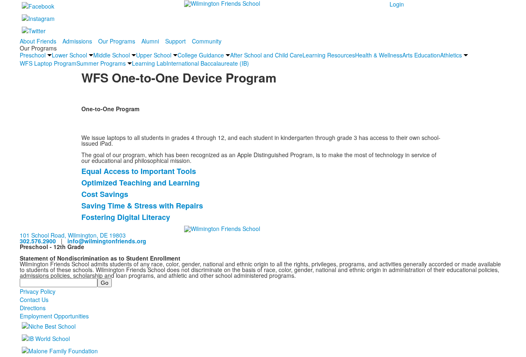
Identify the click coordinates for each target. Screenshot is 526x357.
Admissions (77, 41)
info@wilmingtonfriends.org (106, 241)
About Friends (38, 41)
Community (206, 41)
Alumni (150, 41)
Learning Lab (149, 63)
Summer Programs (101, 63)
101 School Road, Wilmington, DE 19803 (73, 235)
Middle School (111, 55)
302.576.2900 (38, 241)
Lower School (69, 55)
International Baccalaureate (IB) (207, 63)
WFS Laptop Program (48, 63)
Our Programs (116, 41)
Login (397, 4)
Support (175, 41)
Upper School (153, 55)
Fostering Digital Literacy (125, 217)
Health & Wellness (378, 55)
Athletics (451, 55)
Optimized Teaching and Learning (140, 182)
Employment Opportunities (54, 316)
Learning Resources (328, 55)
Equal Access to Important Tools (138, 171)
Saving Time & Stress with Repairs (142, 205)
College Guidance (201, 55)
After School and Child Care (266, 55)
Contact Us (34, 299)
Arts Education (421, 55)
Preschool (33, 55)
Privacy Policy (37, 291)
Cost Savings (104, 194)
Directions (33, 308)
